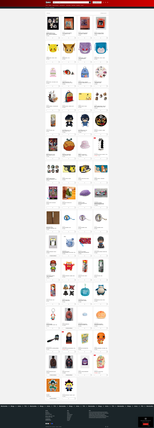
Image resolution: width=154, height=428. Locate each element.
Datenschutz (53, 426)
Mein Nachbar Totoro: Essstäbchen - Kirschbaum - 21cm (51, 228)
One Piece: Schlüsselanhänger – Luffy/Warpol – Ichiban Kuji (83, 33)
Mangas (68, 413)
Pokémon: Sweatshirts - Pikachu (51, 251)
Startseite (47, 7)
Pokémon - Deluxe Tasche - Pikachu (83, 178)
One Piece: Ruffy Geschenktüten (83, 348)
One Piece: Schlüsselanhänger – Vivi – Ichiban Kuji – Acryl (67, 33)
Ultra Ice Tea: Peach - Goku (50, 130)
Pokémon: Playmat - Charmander (99, 178)
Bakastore (48, 426)
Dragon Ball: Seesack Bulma (98, 371)
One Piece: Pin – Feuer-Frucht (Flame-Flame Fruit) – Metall (66, 154)
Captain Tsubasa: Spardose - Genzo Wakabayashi (50, 276)
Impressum (57, 426)
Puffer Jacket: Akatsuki (65, 371)
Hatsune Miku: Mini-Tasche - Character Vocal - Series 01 (82, 300)
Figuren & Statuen (70, 414)
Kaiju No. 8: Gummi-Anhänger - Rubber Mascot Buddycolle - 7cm (51, 179)
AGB (50, 426)
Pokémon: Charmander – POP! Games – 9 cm (100, 348)
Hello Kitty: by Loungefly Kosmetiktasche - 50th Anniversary (83, 252)
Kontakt (68, 420)
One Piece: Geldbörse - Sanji (66, 227)
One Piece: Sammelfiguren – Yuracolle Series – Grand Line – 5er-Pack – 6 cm (100, 106)
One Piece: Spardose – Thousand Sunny (52, 106)
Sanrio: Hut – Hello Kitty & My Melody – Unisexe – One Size (82, 154)
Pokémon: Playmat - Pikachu (82, 106)
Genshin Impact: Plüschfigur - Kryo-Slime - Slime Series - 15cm (82, 324)
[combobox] (75, 2)
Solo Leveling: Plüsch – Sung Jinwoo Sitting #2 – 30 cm (66, 130)
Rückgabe (60, 426)
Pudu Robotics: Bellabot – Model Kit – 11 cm (100, 154)
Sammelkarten (62, 5)
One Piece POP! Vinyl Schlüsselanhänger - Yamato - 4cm (51, 324)
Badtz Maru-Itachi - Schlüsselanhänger (52, 348)
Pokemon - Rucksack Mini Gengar (83, 371)
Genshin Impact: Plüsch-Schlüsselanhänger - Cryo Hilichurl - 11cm (68, 252)
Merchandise (52, 7)
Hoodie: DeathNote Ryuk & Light (51, 371)
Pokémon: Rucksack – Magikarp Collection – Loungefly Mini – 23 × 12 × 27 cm (84, 82)
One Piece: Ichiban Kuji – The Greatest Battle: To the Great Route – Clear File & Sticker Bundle (51, 34)
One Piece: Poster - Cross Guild (51, 202)
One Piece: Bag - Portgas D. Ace (66, 202)
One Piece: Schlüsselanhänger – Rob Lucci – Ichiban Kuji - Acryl (99, 33)
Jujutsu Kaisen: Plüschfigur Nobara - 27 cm (68, 348)
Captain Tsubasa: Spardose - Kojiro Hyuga (100, 251)
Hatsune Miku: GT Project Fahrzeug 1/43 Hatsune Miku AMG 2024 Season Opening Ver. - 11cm (99, 203)
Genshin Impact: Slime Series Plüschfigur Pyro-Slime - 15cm (98, 324)
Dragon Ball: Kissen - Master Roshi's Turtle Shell (82, 203)
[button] (62, 5)
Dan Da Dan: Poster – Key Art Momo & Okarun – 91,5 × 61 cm (50, 154)
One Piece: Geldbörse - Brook (98, 227)
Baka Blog (68, 419)
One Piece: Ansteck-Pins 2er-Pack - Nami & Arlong (66, 300)
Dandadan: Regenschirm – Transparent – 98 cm (98, 82)
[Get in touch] (105, 2)
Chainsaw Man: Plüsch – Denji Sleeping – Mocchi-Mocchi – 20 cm (67, 82)
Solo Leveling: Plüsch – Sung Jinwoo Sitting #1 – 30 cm (82, 130)
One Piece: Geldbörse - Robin (82, 227)
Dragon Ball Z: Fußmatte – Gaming (99, 130)
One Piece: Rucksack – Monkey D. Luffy (68, 106)
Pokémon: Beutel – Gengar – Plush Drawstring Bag (82, 58)
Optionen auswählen (69, 328)
